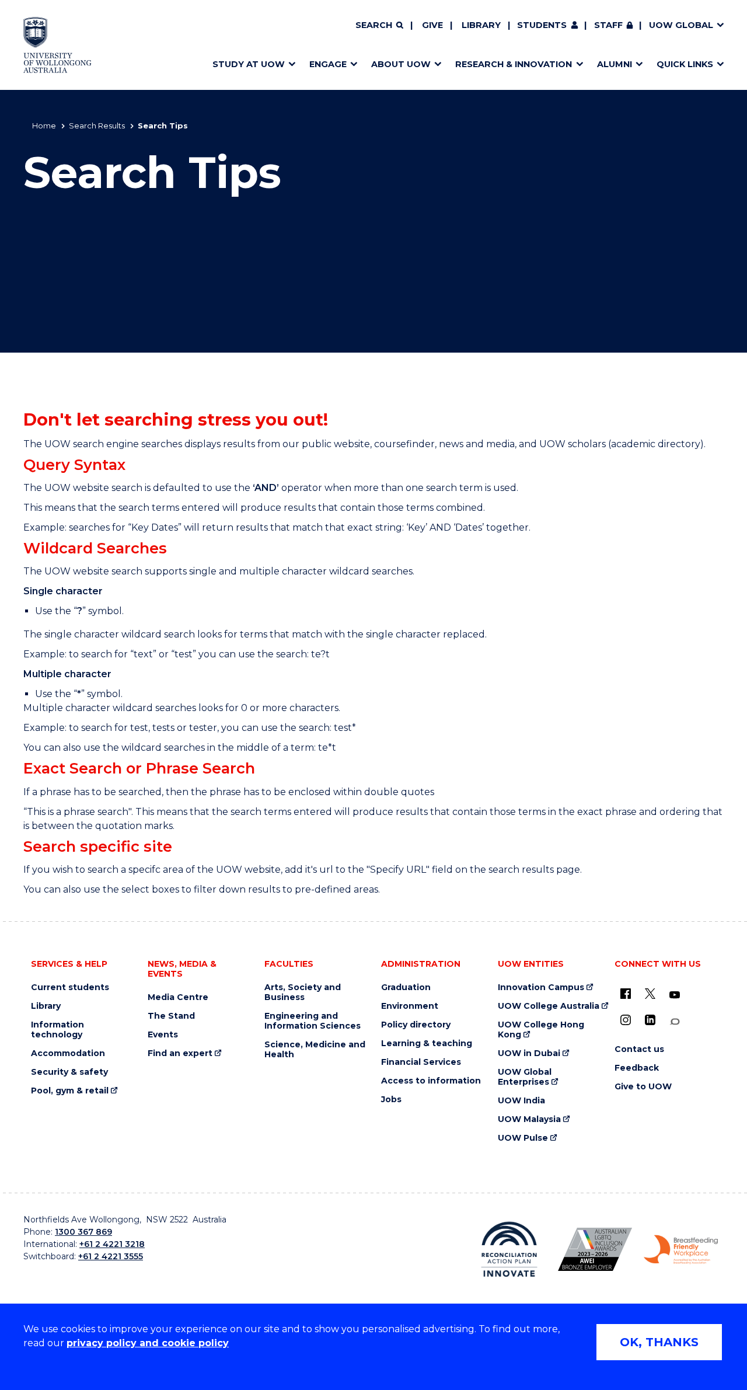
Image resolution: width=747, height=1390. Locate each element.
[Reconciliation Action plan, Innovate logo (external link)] (509, 1249)
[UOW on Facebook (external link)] (626, 994)
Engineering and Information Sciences (312, 1021)
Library (481, 25)
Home (44, 125)
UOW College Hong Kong (541, 1030)
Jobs (391, 1100)
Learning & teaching (426, 1043)
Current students (70, 987)
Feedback (637, 1068)
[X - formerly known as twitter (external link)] (650, 994)
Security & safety (69, 1072)
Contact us (639, 1049)
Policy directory (416, 1025)
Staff (608, 25)
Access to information (431, 1081)
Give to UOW (643, 1087)
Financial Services (421, 1062)
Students (542, 25)
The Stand (171, 1016)
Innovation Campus (541, 987)
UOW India (521, 1101)
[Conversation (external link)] (675, 1022)
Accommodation (68, 1053)
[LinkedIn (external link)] (650, 1020)
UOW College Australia (548, 1006)
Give (432, 25)
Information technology (57, 1030)
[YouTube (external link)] (675, 995)
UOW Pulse (523, 1138)
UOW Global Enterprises (524, 1077)
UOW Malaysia (529, 1119)
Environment (409, 1006)
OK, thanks (659, 1342)
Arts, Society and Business (302, 992)
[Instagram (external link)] (626, 1020)
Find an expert (180, 1053)
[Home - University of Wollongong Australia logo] (57, 45)
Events (163, 1035)
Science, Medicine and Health (314, 1050)
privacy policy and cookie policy (148, 1343)
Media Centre (178, 997)
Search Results (97, 125)
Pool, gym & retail (70, 1091)
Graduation (406, 987)
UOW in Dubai (529, 1053)
